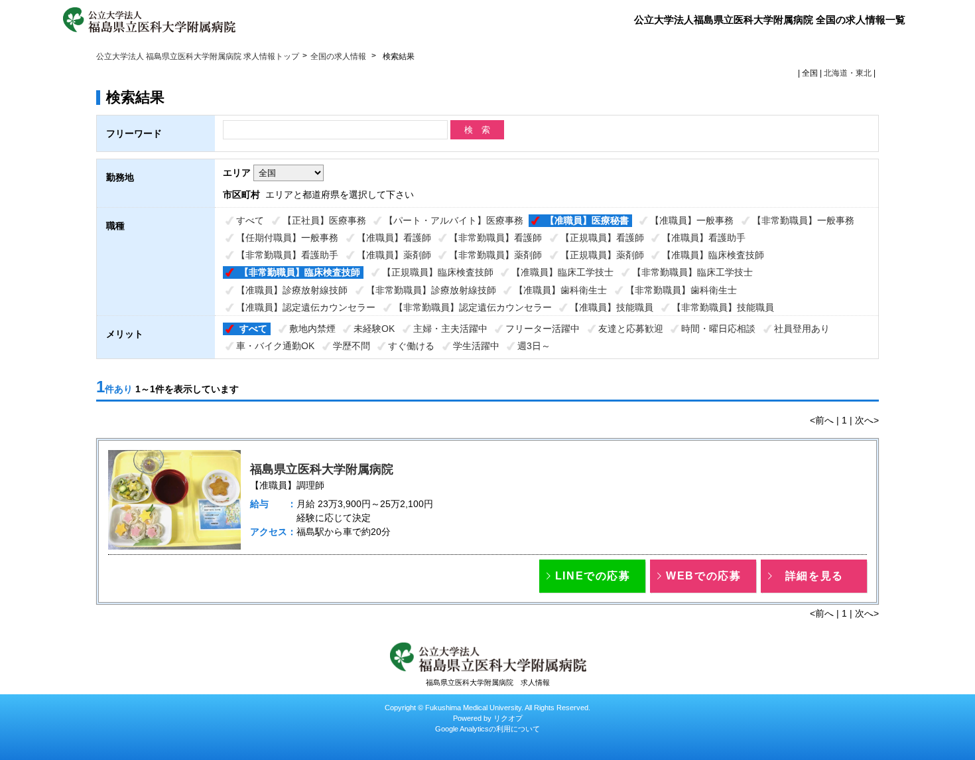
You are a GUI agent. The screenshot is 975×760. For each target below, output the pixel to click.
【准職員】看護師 (394, 237)
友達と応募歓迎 (630, 328)
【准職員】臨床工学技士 (562, 272)
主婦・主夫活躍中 (450, 328)
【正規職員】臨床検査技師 (437, 272)
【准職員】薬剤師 (394, 255)
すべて (250, 220)
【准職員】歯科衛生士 (560, 290)
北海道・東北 (848, 73)
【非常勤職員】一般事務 (803, 220)
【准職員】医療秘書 (587, 220)
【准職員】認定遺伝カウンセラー (305, 307)
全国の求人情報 (339, 56)
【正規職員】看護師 (602, 237)
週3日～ (534, 346)
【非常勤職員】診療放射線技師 (431, 290)
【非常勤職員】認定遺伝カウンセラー (473, 307)
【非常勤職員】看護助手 (287, 255)
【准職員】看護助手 (704, 237)
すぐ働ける (411, 346)
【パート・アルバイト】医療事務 (453, 220)
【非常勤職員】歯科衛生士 (681, 290)
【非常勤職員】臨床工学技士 (692, 272)
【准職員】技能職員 (611, 307)
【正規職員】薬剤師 (602, 255)
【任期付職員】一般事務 (287, 237)
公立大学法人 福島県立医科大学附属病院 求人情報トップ (197, 56)
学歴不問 (351, 346)
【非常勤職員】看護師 (495, 237)
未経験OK (374, 328)
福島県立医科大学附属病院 (321, 469)
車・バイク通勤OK (275, 346)
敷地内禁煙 (312, 328)
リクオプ (508, 718)
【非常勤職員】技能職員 (723, 307)
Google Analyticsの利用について (487, 729)
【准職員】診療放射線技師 (292, 290)
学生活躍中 (476, 346)
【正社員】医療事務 (324, 220)
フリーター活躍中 (542, 328)
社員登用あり (802, 328)
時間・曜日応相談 (718, 328)
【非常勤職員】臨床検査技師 (299, 272)
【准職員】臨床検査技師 (713, 255)
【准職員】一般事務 (692, 220)
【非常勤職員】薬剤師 (495, 255)
